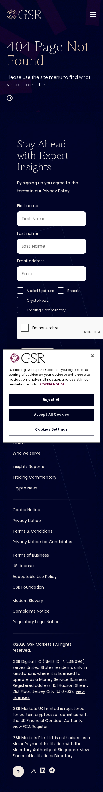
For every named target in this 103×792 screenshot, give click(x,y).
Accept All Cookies (51, 415)
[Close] (92, 355)
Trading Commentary (46, 310)
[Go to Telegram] (52, 770)
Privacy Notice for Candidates (42, 542)
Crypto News (38, 300)
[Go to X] (33, 770)
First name (27, 206)
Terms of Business (31, 555)
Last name (27, 233)
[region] (51, 396)
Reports (73, 290)
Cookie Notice (26, 510)
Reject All (51, 400)
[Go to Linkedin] (42, 770)
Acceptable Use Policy (35, 576)
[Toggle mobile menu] (93, 14)
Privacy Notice (27, 520)
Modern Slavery (28, 600)
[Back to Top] (18, 771)
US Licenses (24, 566)
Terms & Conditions (32, 531)
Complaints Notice (31, 611)
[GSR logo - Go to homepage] (24, 14)
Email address (31, 261)
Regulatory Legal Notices (37, 622)
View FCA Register (30, 726)
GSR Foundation (28, 587)
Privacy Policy (56, 191)
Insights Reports (28, 466)
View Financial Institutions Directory (51, 753)
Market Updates (40, 290)
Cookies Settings (51, 429)
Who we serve (27, 453)
